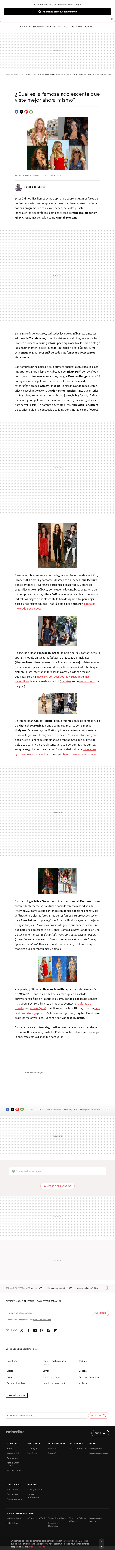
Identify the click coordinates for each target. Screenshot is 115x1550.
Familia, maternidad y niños (54, 1362)
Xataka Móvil (13, 1453)
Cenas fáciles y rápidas (87, 1288)
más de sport (37, 754)
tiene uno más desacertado (79, 754)
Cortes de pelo (51, 1376)
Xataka (10, 1448)
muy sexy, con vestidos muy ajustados (59, 676)
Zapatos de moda (89, 1376)
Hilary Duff (71, 1109)
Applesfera (12, 1458)
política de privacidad (42, 1320)
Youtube (35, 1329)
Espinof (52, 1453)
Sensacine (53, 1448)
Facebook (16, 112)
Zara (39, 74)
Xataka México (14, 1518)
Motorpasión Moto (98, 1453)
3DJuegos (32, 1448)
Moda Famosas (53, 1109)
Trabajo (83, 1360)
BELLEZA (25, 26)
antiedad (83, 1383)
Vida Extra (32, 1453)
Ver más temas (17, 1395)
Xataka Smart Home (13, 1464)
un (38, 1008)
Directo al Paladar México (77, 1519)
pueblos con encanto (54, 1383)
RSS (48, 1329)
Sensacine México (57, 1518)
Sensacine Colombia (53, 1524)
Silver (46, 1370)
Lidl (101, 74)
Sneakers (12, 1360)
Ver (59, 1186)
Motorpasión (95, 1448)
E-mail (31, 112)
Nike (63, 74)
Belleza (83, 1370)
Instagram (41, 1329)
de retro (66, 681)
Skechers (92, 74)
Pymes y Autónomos (33, 1495)
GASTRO (62, 26)
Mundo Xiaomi (14, 1470)
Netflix (111, 74)
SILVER (89, 26)
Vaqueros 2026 (35, 1288)
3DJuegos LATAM (36, 1518)
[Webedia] (15, 1431)
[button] (35, 187)
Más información (37, 1546)
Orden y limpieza (16, 1383)
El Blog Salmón (34, 1489)
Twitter (21, 112)
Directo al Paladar (77, 1448)
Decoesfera (12, 1494)
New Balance (51, 74)
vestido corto (87, 681)
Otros (40, 1109)
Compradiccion (14, 1499)
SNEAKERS (76, 26)
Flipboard (26, 112)
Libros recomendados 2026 (60, 1288)
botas (10, 1376)
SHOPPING (38, 26)
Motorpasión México (95, 1519)
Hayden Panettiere (91, 1109)
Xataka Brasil (13, 1523)
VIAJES (51, 26)
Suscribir (100, 1313)
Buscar (96, 1415)
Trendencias (12, 1489)
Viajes (10, 1370)
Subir (98, 1433)
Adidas (29, 74)
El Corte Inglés (76, 74)
